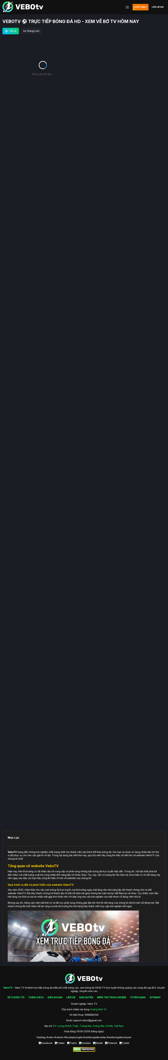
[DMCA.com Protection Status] (84, 1050)
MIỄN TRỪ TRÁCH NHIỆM (111, 997)
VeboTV (12, 852)
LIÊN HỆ (70, 997)
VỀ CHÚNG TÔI (15, 997)
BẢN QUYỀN (86, 997)
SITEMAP (155, 997)
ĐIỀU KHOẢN (55, 997)
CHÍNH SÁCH (36, 997)
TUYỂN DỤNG (138, 997)
